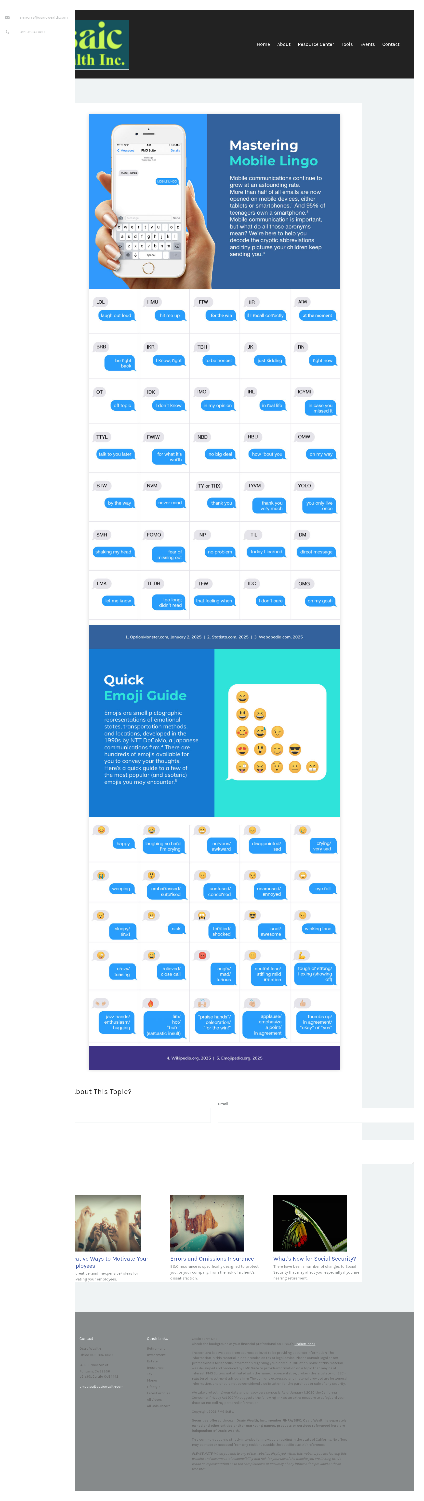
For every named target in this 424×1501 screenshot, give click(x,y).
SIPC (297, 1420)
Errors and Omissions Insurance (212, 1258)
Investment (156, 1355)
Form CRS (209, 1339)
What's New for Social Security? (314, 1258)
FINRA (287, 1420)
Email (223, 1103)
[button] (284, 46)
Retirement (156, 1348)
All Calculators (159, 1406)
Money (152, 1380)
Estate (152, 1361)
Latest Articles (158, 1393)
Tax (149, 1374)
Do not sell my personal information (230, 1403)
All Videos (154, 1399)
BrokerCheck (304, 1344)
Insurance (155, 1368)
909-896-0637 (32, 32)
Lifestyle (153, 1387)
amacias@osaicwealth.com (44, 17)
